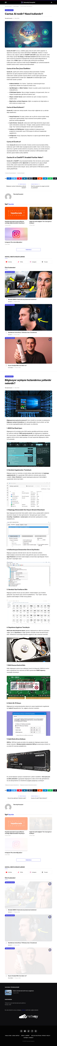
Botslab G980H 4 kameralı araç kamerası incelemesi (22, 299)
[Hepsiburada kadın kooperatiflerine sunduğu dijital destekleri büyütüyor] (16, 213)
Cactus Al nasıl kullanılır (11, 173)
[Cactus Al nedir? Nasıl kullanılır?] (28, 34)
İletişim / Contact (28, 1037)
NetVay (23, 1010)
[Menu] (6, 2)
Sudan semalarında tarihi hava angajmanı (23, 990)
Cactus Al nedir (21, 173)
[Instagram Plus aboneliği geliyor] (16, 234)
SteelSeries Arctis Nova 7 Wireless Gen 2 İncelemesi (22, 332)
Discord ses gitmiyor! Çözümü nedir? (17, 798)
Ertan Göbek (10, 367)
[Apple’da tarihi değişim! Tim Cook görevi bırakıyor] (40, 213)
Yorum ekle (28, 249)
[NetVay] (28, 1016)
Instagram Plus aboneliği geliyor (13, 242)
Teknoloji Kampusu (8, 6)
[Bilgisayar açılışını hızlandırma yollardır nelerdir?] (28, 404)
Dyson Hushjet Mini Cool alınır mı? (17, 365)
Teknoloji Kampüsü (8, 18)
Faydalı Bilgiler (16, 6)
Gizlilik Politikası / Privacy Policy (40, 1035)
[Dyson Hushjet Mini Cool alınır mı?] (28, 350)
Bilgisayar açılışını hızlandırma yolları (28, 785)
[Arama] (51, 2)
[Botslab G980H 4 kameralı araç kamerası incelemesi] (28, 284)
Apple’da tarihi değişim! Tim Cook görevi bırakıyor (40, 222)
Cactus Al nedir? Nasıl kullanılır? (39, 798)
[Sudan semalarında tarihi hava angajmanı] (8, 992)
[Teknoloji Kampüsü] (28, 2)
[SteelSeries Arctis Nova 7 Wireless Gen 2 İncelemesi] (28, 317)
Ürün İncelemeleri (10, 271)
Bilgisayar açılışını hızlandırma (12, 785)
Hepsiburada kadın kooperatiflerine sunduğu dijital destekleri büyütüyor (15, 222)
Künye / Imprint (25, 1035)
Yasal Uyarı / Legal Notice (12, 1035)
